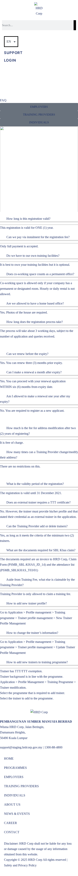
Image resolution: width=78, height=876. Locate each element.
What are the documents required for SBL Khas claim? (40, 550)
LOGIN (10, 60)
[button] (39, 115)
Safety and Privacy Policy (20, 865)
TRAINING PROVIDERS (21, 786)
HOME (9, 758)
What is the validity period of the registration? (35, 483)
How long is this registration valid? (28, 218)
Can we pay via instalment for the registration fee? (38, 237)
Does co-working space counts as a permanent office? (40, 274)
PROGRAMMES (15, 767)
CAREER (10, 823)
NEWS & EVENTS (17, 813)
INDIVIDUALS (14, 795)
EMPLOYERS (13, 777)
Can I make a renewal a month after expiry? (34, 372)
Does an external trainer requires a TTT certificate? (38, 502)
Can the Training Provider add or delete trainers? (37, 526)
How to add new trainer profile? (26, 603)
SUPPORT (13, 53)
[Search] (75, 25)
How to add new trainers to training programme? (37, 662)
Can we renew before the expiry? (27, 354)
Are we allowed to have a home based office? (35, 303)
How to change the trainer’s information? (32, 632)
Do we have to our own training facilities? (32, 255)
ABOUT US (12, 804)
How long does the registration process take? (34, 322)
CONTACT (11, 832)
